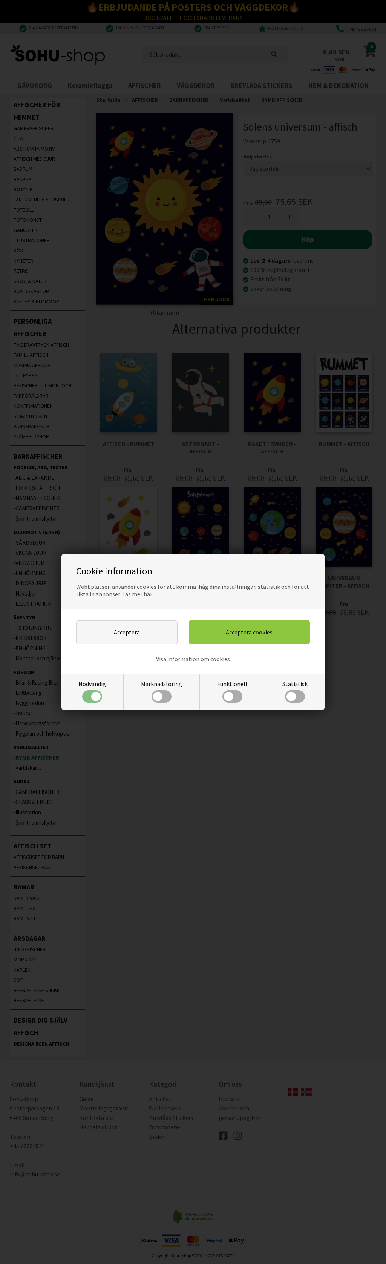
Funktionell (232, 684)
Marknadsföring (161, 684)
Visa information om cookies (193, 659)
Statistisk (295, 684)
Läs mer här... (138, 594)
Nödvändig (92, 684)
